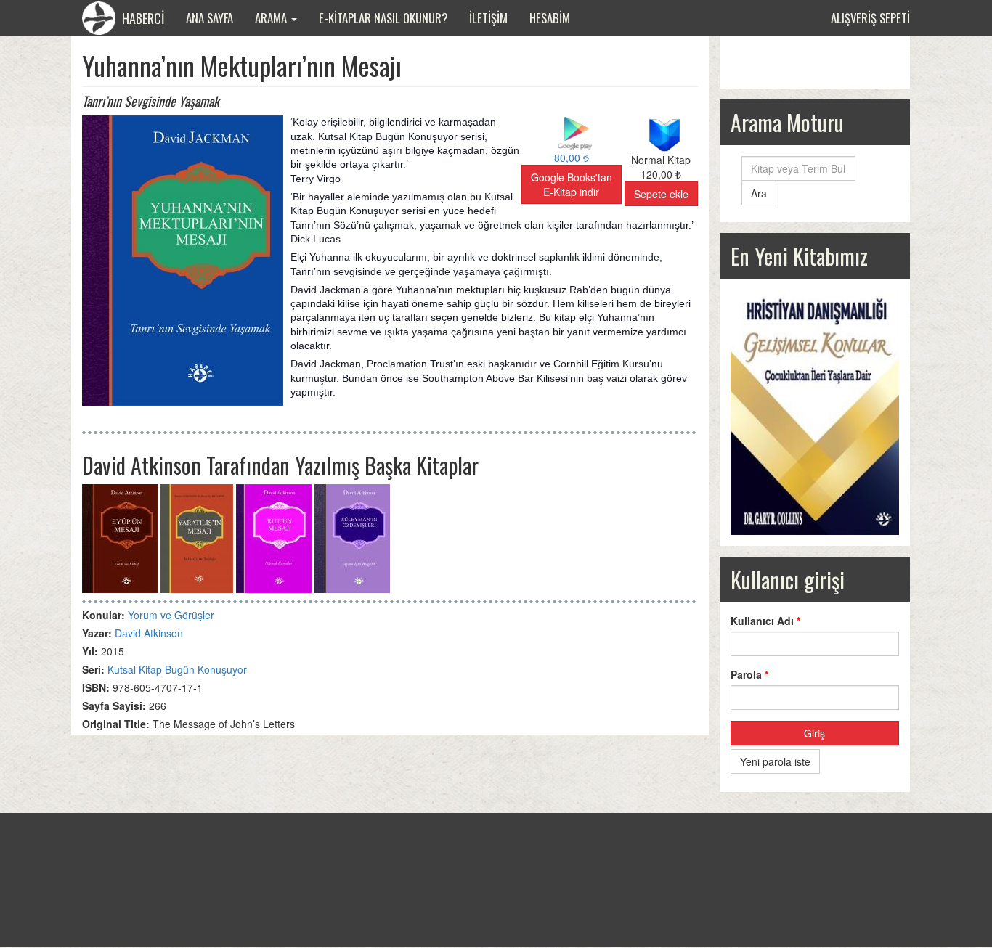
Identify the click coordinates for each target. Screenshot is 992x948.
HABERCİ (141, 18)
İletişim (488, 18)
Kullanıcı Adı (765, 620)
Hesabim (549, 18)
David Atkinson (149, 633)
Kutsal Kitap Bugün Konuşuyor (177, 669)
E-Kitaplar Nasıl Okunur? (383, 18)
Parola (749, 674)
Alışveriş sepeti (870, 18)
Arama (272, 18)
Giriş (814, 733)
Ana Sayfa (209, 18)
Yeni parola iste (775, 761)
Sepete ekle (661, 194)
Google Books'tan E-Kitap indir (571, 184)
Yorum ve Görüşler (171, 615)
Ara (759, 193)
